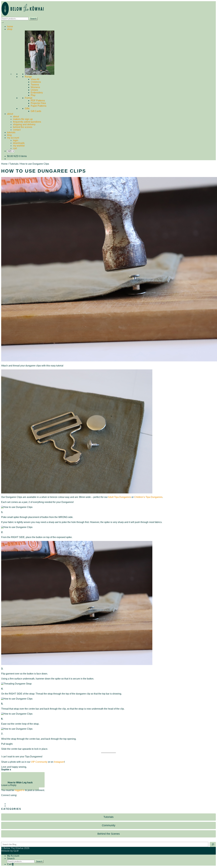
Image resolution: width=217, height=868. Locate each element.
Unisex (34, 90)
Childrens (36, 82)
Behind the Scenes (108, 833)
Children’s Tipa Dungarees (148, 497)
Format (28, 98)
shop (9, 29)
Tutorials (13, 164)
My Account (13, 856)
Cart (10, 864)
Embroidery (37, 92)
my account (13, 137)
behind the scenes (22, 127)
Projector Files (38, 103)
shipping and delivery (24, 124)
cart (15, 148)
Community (108, 825)
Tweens (35, 84)
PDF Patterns (38, 100)
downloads (19, 143)
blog (9, 135)
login (15, 140)
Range (28, 76)
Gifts (27, 108)
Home (4, 164)
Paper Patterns (38, 106)
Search (33, 19)
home (10, 26)
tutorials (11, 132)
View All (35, 79)
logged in (20, 790)
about (10, 114)
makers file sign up (23, 119)
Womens (35, 87)
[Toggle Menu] (2, 22)
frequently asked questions (27, 122)
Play (33, 95)
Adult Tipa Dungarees (119, 497)
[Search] (213, 844)
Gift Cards (36, 111)
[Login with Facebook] (111, 802)
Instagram (59, 762)
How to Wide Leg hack (20, 783)
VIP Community (39, 762)
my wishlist (19, 145)
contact (17, 129)
